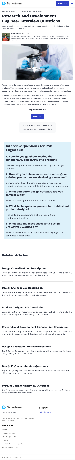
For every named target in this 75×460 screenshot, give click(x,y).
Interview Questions (8, 11)
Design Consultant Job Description (24, 268)
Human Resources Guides (13, 444)
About (4, 430)
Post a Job (62, 3)
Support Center (8, 433)
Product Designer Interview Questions (25, 385)
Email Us (5, 440)
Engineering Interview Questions (31, 11)
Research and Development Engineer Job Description (35, 327)
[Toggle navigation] (72, 3)
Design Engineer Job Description (22, 287)
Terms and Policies (10, 447)
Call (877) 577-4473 (10, 437)
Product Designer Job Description (23, 307)
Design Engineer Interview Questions (25, 366)
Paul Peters (17, 33)
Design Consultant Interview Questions (26, 346)
